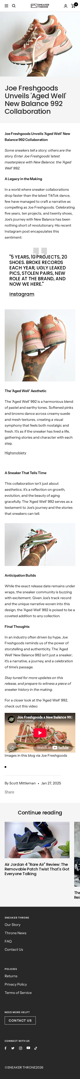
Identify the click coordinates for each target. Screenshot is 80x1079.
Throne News (15, 933)
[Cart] (73, 6)
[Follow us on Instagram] (20, 1048)
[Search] (14, 6)
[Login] (65, 6)
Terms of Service (18, 993)
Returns (11, 976)
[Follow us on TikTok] (35, 1048)
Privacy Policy (16, 984)
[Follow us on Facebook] (5, 1048)
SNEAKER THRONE (21, 1067)
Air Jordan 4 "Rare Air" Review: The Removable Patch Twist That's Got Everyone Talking (37, 869)
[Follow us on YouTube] (28, 1048)
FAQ (8, 941)
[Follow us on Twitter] (13, 1048)
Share (9, 792)
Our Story (12, 925)
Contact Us (14, 949)
